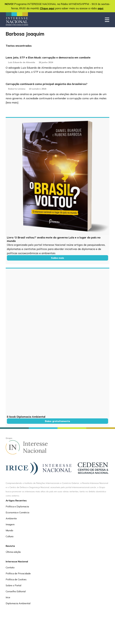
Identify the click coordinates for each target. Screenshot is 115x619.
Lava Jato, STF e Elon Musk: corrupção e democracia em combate (48, 57)
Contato (10, 567)
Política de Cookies (16, 579)
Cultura (9, 536)
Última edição (13, 551)
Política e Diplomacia (17, 506)
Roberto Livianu (16, 88)
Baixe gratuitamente (57, 421)
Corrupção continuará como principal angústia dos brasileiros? (46, 84)
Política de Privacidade (18, 573)
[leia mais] (96, 71)
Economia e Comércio (17, 512)
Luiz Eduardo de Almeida (21, 62)
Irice (8, 597)
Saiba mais (57, 257)
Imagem (10, 524)
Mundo (9, 530)
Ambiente (11, 518)
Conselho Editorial (16, 591)
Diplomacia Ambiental (18, 603)
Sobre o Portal (13, 585)
